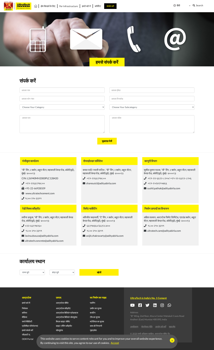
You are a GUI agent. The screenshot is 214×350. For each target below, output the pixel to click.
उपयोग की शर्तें (160, 326)
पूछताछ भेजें (107, 140)
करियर (24, 312)
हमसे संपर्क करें (27, 330)
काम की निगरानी (96, 325)
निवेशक (25, 308)
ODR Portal (27, 339)
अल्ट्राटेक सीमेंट (62, 302)
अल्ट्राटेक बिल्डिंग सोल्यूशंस (66, 317)
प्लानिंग (92, 302)
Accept (115, 343)
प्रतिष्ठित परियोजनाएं (30, 325)
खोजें (99, 272)
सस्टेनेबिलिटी (27, 321)
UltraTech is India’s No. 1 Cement (148, 297)
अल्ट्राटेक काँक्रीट (63, 308)
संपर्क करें (110, 6)
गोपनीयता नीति (146, 326)
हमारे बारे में (26, 302)
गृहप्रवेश (93, 330)
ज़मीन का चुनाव (96, 308)
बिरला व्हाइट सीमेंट (63, 321)
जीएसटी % (26, 334)
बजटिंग (92, 312)
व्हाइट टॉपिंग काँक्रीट (64, 325)
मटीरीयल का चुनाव (97, 321)
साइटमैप (172, 326)
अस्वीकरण (134, 326)
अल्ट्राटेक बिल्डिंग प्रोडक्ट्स (67, 312)
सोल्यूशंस (59, 330)
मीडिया (24, 317)
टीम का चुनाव (95, 317)
